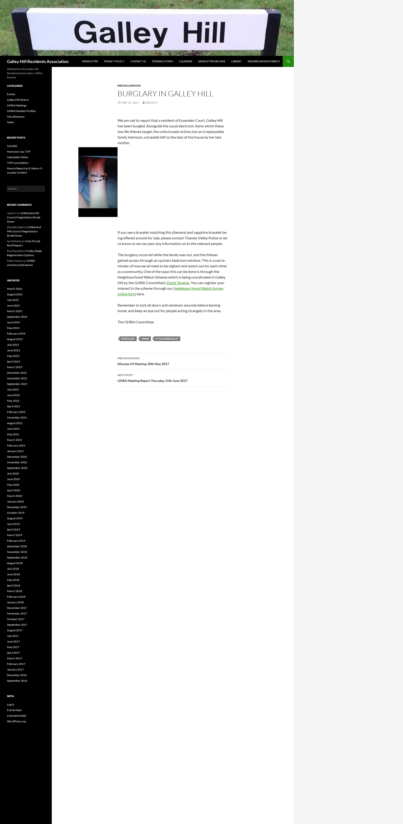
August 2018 (15, 563)
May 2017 (13, 647)
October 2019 (15, 512)
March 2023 (14, 367)
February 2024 (16, 333)
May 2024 (13, 328)
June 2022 (13, 395)
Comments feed (16, 715)
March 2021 (14, 440)
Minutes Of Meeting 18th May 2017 (143, 361)
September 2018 (17, 557)
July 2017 (13, 636)
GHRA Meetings (17, 105)
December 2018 (17, 546)
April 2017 (13, 652)
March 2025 (14, 311)
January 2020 (15, 501)
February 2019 (16, 540)
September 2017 (17, 624)
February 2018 (16, 596)
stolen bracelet (167, 338)
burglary (128, 338)
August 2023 (15, 339)
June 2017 (13, 641)
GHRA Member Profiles (21, 111)
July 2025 (13, 300)
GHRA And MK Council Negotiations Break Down (23, 217)
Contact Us (138, 61)
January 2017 (15, 669)
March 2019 (14, 535)
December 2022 (17, 372)
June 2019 (13, 524)
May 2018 (13, 580)
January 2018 (15, 602)
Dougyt (152, 102)
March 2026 (14, 288)
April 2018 (13, 585)
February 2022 (16, 412)
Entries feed (14, 710)
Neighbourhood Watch (264, 61)
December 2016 (17, 675)
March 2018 (14, 591)
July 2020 (13, 473)
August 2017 (15, 630)
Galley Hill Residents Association (38, 61)
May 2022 (13, 400)
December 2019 (17, 507)
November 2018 (17, 552)
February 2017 (16, 664)
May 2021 (13, 434)
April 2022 (13, 406)
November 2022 (17, 378)
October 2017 (15, 619)
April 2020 (13, 490)
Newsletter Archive (211, 61)
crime (145, 338)
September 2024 (17, 316)
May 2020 (13, 484)
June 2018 (13, 574)
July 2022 (13, 389)
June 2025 (13, 305)
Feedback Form (162, 61)
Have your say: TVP (18, 151)
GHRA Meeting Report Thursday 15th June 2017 (153, 378)
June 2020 (13, 479)
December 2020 (17, 456)
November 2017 (17, 613)
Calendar (185, 61)
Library (236, 61)
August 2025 (15, 294)
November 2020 (17, 462)
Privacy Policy (114, 61)
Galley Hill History (18, 99)
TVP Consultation (17, 162)
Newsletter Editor (17, 157)
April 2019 (13, 529)
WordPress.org (16, 721)
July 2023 (13, 344)
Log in (10, 704)
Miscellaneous (129, 85)
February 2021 (16, 445)
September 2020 (17, 468)
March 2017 (14, 658)
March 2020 (14, 496)
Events (11, 94)
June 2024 (13, 322)
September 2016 (17, 680)
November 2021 (17, 417)
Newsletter (90, 61)
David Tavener (178, 282)
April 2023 (13, 361)
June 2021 (13, 428)
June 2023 (13, 350)
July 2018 (13, 568)
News (10, 122)
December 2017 (17, 608)
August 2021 (15, 423)
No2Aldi (12, 146)
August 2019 (15, 518)
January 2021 (15, 451)
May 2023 (13, 356)
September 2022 (17, 384)
